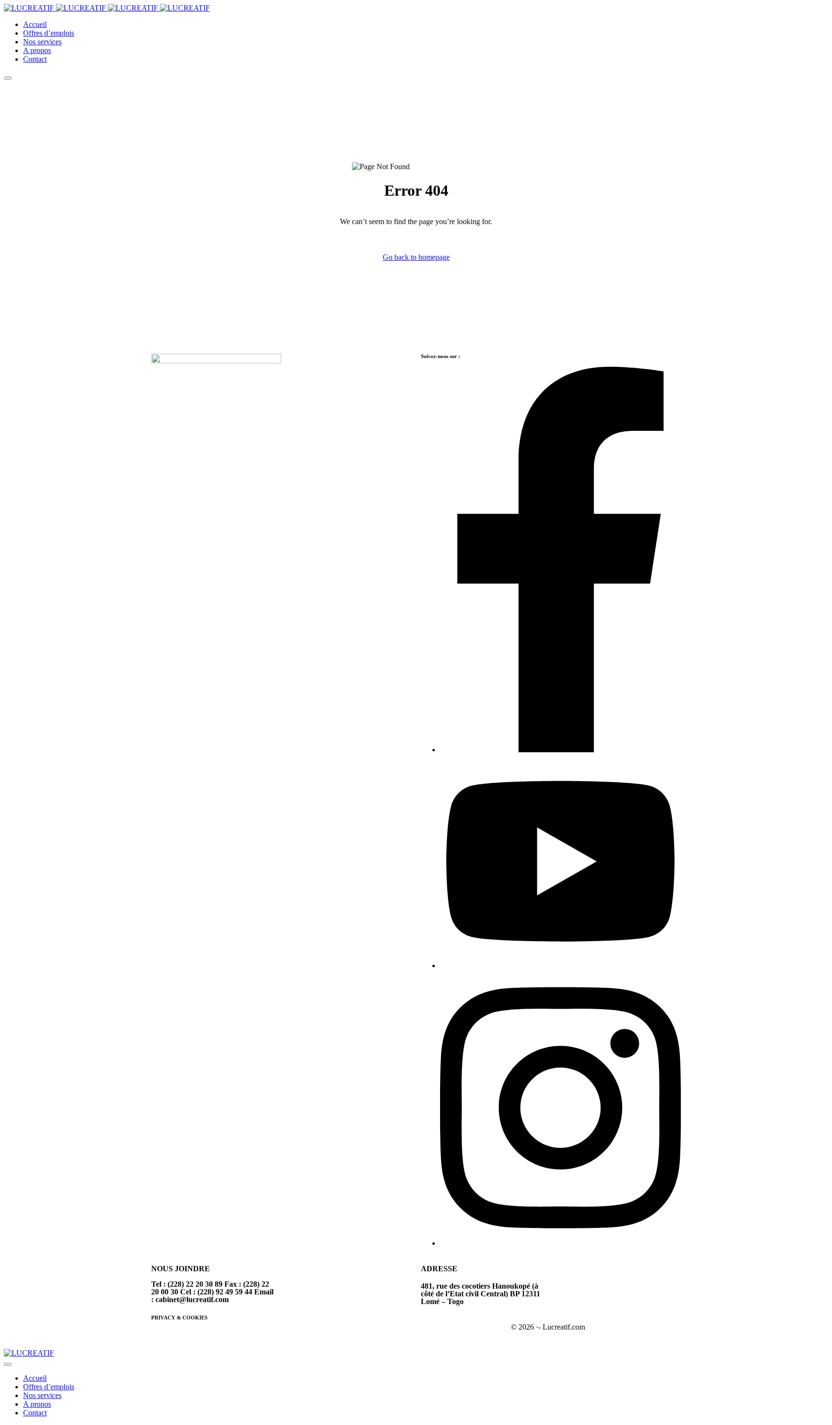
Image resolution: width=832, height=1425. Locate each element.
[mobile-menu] (8, 78)
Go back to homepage (416, 257)
